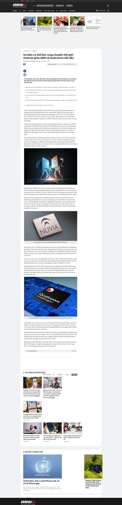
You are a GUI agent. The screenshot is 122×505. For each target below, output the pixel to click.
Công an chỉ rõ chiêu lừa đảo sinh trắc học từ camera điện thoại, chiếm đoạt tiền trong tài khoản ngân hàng (32, 393)
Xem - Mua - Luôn (49, 10)
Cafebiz (33, 1)
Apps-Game (63, 10)
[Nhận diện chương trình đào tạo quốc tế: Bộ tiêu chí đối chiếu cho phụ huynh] (32, 428)
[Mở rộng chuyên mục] (108, 10)
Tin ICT (24, 10)
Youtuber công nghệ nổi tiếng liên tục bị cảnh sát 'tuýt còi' (40, 105)
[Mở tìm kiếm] (108, 6)
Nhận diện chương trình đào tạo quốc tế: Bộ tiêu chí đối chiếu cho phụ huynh (31, 437)
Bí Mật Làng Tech (102, 10)
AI (19, 10)
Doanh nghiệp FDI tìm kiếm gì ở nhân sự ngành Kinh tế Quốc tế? (73, 437)
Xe (57, 10)
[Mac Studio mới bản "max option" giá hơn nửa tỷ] (93, 21)
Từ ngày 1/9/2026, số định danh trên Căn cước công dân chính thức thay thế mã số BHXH (32, 416)
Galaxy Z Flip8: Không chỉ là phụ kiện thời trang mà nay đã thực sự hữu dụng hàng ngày (93, 484)
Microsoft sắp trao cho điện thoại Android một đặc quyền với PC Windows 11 (28, 28)
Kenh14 (27, 1)
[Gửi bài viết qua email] (24, 64)
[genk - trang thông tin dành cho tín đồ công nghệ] (28, 503)
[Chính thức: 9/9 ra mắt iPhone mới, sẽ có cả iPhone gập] (42, 466)
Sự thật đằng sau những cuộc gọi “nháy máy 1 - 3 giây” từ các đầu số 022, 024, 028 (52, 437)
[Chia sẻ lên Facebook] (24, 70)
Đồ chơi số (72, 10)
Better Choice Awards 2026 (45, 5)
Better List (60, 5)
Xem (74, 374)
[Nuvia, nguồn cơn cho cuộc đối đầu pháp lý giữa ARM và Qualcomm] (50, 226)
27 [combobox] (53, 374)
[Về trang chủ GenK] (19, 5)
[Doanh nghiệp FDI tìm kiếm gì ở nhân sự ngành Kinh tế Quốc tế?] (73, 428)
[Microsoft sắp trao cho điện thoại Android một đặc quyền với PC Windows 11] (28, 21)
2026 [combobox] (67, 374)
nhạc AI (70, 5)
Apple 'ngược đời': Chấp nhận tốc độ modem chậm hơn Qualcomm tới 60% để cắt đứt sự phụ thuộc (50, 87)
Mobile (15, 10)
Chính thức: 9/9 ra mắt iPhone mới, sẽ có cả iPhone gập (41, 482)
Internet (31, 10)
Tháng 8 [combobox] (60, 374)
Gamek (22, 1)
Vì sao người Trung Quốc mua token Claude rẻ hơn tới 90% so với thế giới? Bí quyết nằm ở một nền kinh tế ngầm (61, 30)
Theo (50, 351)
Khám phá (39, 10)
